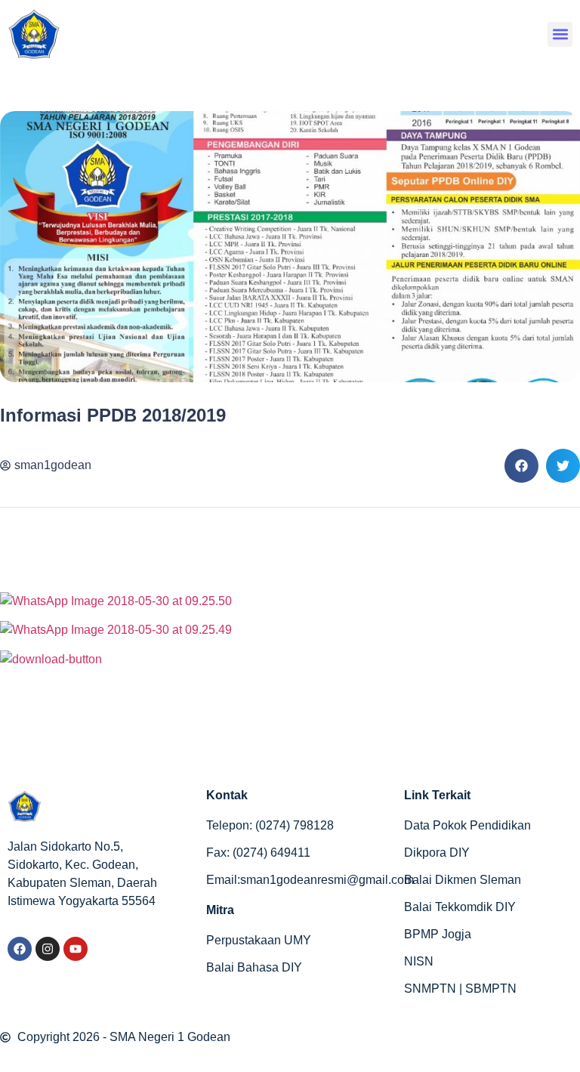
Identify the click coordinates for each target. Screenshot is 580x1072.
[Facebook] (20, 949)
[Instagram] (47, 949)
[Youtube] (75, 949)
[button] (560, 34)
